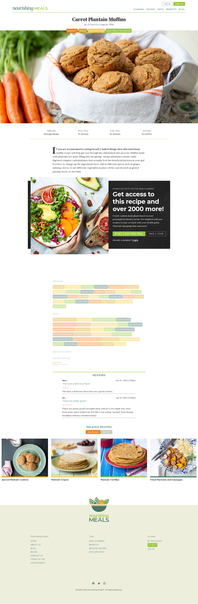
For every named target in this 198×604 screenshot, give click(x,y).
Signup (152, 545)
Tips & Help (156, 541)
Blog (181, 9)
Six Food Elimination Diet (89, 344)
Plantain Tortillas (110, 479)
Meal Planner (96, 541)
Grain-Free (128, 297)
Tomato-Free (59, 306)
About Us (35, 545)
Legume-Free (115, 297)
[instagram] (104, 583)
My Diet (106, 432)
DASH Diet (109, 329)
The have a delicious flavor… (76, 384)
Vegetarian (120, 344)
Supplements (37, 563)
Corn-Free (69, 301)
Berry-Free (58, 287)
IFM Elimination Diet (63, 339)
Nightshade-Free (124, 301)
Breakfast (72, 31)
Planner (139, 9)
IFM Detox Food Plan (121, 334)
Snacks (82, 31)
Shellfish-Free (123, 292)
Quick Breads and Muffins (119, 31)
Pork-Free (82, 297)
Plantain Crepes (60, 479)
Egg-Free (139, 297)
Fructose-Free (82, 329)
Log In (167, 4)
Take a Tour (156, 233)
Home (33, 541)
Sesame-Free (87, 292)
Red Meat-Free (73, 292)
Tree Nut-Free (108, 301)
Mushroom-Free (72, 287)
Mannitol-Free (84, 320)
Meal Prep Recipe (96, 31)
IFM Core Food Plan (101, 334)
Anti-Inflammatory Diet (65, 325)
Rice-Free (72, 297)
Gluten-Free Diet (82, 334)
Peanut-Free (59, 292)
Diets (160, 9)
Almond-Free (101, 287)
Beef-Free (93, 297)
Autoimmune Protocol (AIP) (104, 325)
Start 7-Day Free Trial (129, 233)
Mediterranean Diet (130, 339)
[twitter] (99, 583)
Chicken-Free (132, 287)
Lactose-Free (83, 325)
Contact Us (36, 555)
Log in (151, 549)
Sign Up (179, 4)
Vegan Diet (108, 344)
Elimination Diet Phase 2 (65, 320)
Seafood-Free (60, 297)
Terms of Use (37, 559)
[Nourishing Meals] (30, 8)
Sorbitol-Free (123, 320)
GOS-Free (123, 325)
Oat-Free (104, 297)
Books (33, 552)
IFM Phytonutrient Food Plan (87, 339)
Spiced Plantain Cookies (15, 479)
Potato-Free (87, 287)
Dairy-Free (58, 301)
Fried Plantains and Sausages (166, 479)
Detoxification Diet (125, 329)
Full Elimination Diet (63, 334)
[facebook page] (93, 583)
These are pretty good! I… (75, 401)
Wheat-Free (94, 301)
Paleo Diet (58, 344)
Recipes (150, 9)
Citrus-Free (82, 301)
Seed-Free (136, 292)
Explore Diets (96, 552)
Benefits (171, 9)
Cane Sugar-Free (116, 287)
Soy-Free (110, 292)
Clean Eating (97, 329)
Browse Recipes (98, 548)
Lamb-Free (99, 292)
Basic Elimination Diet (64, 329)
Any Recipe (93, 432)
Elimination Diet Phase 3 (104, 320)
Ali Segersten (93, 24)
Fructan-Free (135, 325)
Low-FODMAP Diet (111, 339)
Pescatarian (70, 344)
